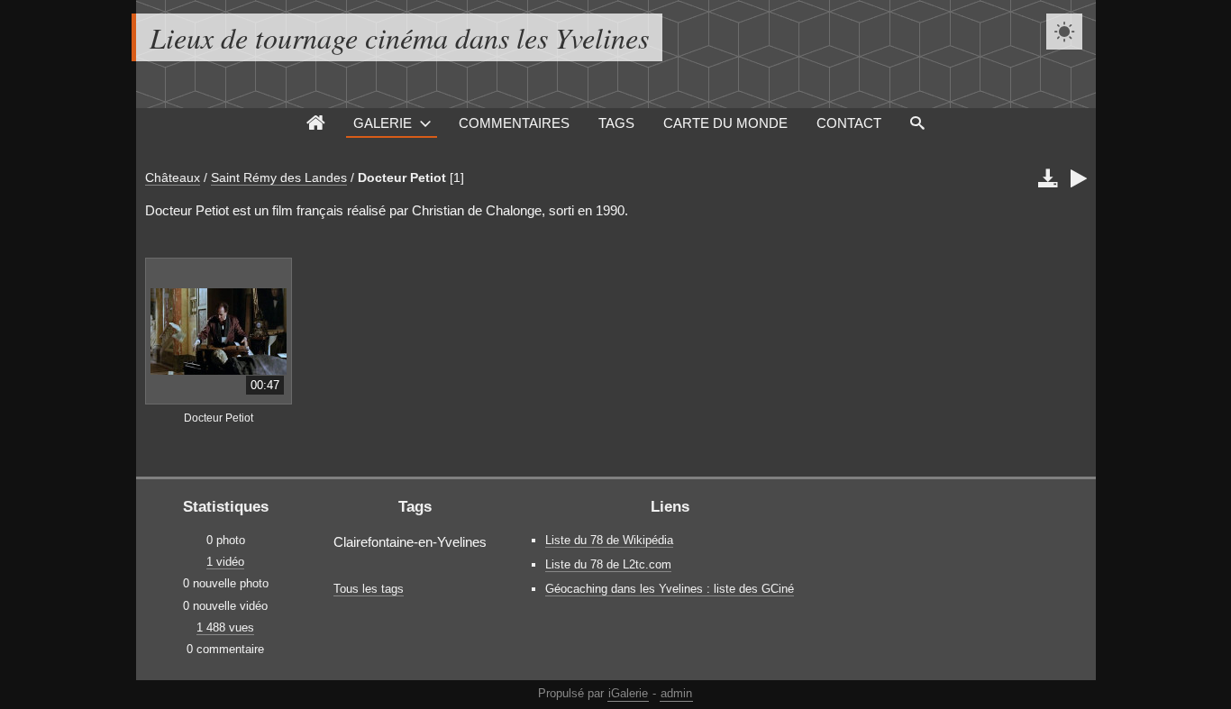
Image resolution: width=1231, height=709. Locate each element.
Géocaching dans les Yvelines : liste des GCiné (669, 588)
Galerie (382, 123)
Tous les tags (368, 588)
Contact (848, 123)
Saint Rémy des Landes (279, 177)
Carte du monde (725, 123)
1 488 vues (225, 627)
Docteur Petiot (402, 177)
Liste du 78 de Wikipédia (609, 540)
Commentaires (514, 123)
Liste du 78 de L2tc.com (608, 564)
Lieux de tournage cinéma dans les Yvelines (399, 37)
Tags (616, 123)
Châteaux (172, 177)
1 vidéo (225, 561)
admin (676, 693)
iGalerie (628, 693)
